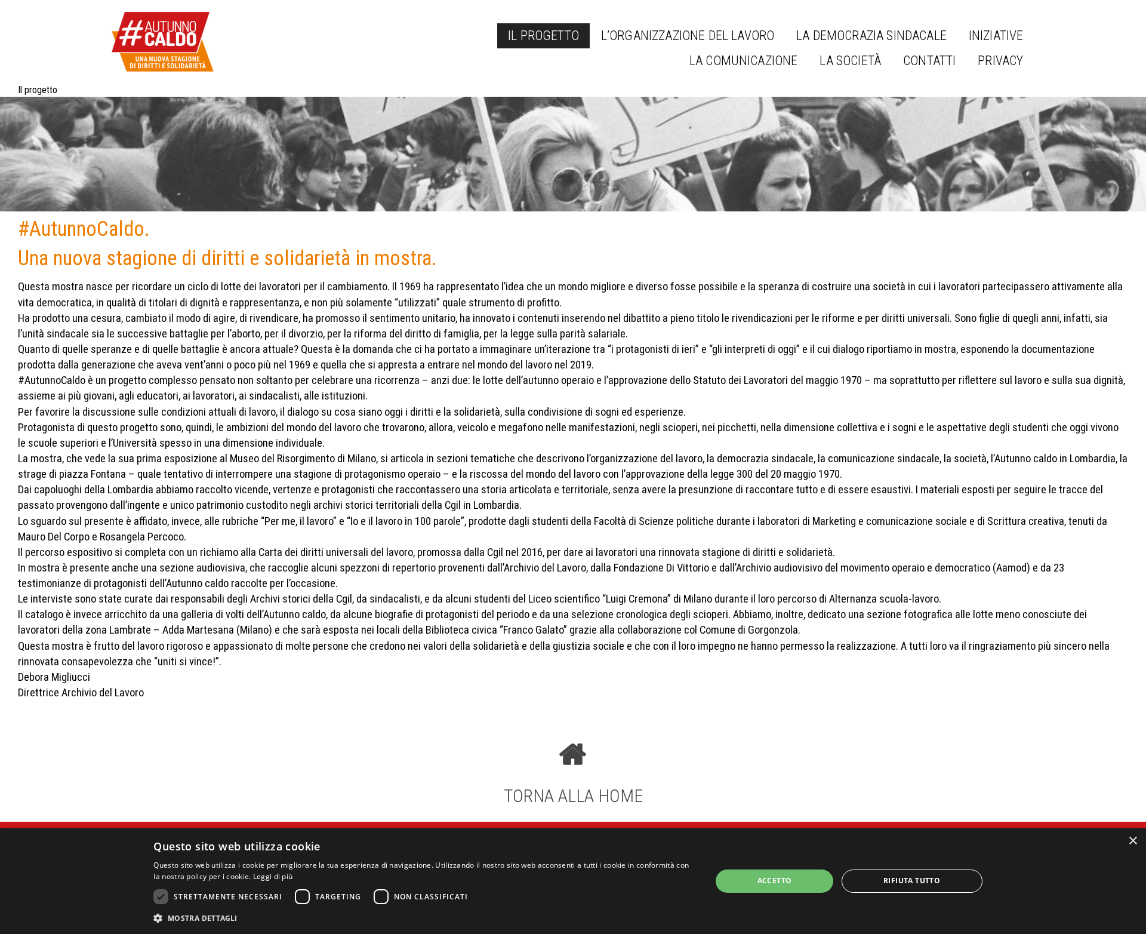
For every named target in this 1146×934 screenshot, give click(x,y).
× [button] (1132, 841)
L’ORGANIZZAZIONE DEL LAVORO (687, 35)
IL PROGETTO (543, 35)
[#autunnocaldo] (163, 42)
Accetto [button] (774, 880)
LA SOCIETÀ (850, 60)
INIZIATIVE (996, 35)
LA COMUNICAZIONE (743, 60)
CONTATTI (929, 60)
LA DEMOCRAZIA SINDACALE (871, 35)
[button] (424, 918)
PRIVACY (1000, 60)
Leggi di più (273, 876)
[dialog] (573, 881)
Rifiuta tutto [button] (911, 880)
